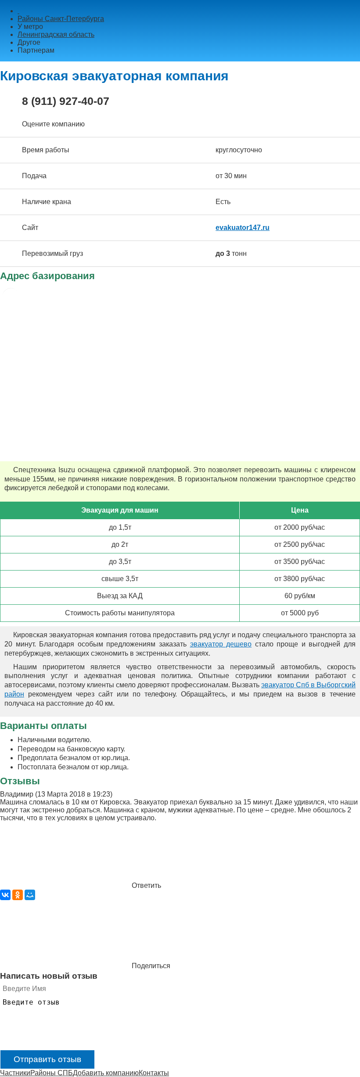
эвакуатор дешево (221, 644)
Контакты (154, 1073)
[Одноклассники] (17, 895)
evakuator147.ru (243, 227)
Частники (15, 1073)
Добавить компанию (106, 1073)
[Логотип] (18, 10)
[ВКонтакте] (5, 895)
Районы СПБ (51, 1073)
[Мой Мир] (30, 895)
